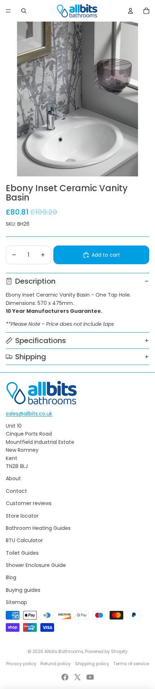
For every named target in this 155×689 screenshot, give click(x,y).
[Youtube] (90, 677)
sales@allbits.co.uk (29, 413)
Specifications (40, 341)
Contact (16, 491)
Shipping (30, 357)
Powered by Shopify (106, 651)
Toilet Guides (22, 553)
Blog (11, 577)
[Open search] (24, 11)
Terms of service (131, 664)
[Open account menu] (130, 11)
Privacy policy (21, 664)
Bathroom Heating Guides (38, 528)
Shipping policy (92, 664)
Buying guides (23, 590)
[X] (77, 677)
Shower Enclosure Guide (36, 565)
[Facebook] (65, 677)
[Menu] (8, 11)
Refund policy (55, 664)
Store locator (22, 515)
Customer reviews (29, 503)
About (13, 478)
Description (35, 281)
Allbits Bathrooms (63, 651)
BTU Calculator (24, 540)
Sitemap (16, 602)
